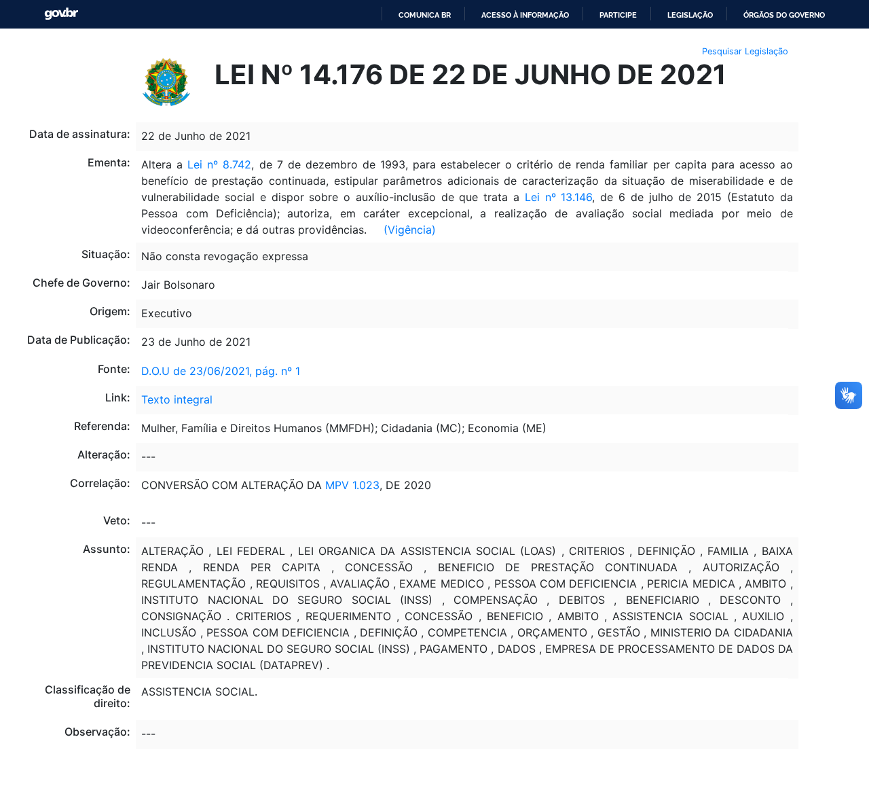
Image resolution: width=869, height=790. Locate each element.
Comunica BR (425, 15)
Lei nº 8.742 (219, 164)
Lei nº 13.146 (559, 197)
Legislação (690, 15)
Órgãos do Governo (784, 15)
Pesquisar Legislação (745, 51)
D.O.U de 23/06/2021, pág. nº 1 (220, 371)
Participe (618, 15)
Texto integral (176, 399)
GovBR (61, 13)
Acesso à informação (525, 15)
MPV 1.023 (352, 485)
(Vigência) (410, 229)
